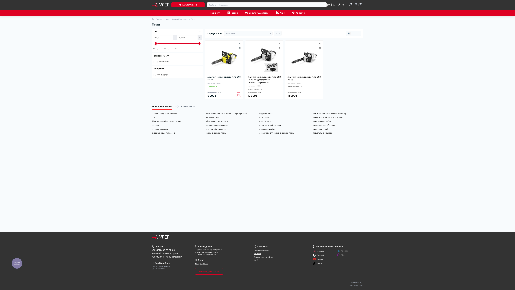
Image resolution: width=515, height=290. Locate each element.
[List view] (353, 33)
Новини (234, 13)
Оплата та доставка (258, 13)
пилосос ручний (320, 129)
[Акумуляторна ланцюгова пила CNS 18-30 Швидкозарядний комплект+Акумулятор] (264, 58)
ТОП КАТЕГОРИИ (162, 106)
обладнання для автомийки (164, 113)
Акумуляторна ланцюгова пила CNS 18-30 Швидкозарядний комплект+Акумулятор (264, 80)
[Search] (324, 4)
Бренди (214, 13)
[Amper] (204, 237)
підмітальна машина (322, 133)
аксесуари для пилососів (163, 133)
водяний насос (266, 113)
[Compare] (240, 48)
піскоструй (264, 117)
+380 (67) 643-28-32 (161, 250)
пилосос (155, 125)
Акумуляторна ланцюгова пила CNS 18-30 (224, 78)
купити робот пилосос (216, 129)
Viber (343, 255)
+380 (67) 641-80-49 (161, 257)
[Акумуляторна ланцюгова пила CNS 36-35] (304, 58)
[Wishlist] (240, 44)
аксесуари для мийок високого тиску (276, 133)
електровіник (265, 121)
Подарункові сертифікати (264, 257)
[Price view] (357, 33)
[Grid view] (349, 33)
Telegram (344, 251)
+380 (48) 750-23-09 (161, 253)
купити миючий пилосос (270, 125)
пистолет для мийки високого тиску (329, 113)
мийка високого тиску (216, 133)
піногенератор (212, 117)
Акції (282, 13)
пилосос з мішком (160, 129)
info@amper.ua (201, 263)
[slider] (155, 43)
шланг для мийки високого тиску (328, 117)
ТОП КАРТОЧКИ (185, 106)
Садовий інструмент (180, 19)
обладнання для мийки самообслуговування (226, 113)
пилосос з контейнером (324, 125)
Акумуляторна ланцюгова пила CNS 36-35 (304, 78)
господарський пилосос (217, 125)
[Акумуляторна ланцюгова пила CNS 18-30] (224, 58)
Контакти (300, 13)
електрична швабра (322, 121)
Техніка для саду (163, 19)
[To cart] (238, 95)
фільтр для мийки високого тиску (167, 121)
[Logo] (160, 5)
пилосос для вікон (267, 129)
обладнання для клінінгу (217, 121)
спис (154, 117)
